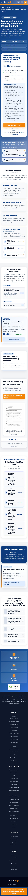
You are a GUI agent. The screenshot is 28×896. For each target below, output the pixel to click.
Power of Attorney (14, 757)
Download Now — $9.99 (14, 125)
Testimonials (14, 863)
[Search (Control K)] (18, 2)
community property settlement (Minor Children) (13, 9)
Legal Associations (14, 781)
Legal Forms (14, 712)
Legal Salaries (14, 772)
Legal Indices (14, 842)
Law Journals (14, 821)
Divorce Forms (9, 7)
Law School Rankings (14, 799)
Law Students (14, 824)
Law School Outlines (14, 811)
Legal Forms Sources (14, 787)
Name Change (14, 754)
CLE (14, 775)
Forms (2, 7)
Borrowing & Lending (14, 721)
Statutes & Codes (14, 845)
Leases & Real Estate (14, 733)
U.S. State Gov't (14, 836)
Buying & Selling (14, 718)
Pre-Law (14, 827)
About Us (14, 855)
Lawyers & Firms (14, 778)
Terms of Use (14, 866)
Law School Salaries (14, 805)
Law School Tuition (14, 808)
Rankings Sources (14, 818)
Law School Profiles (14, 802)
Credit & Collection (14, 727)
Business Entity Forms (14, 790)
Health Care (14, 760)
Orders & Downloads (14, 860)
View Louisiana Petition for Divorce (11, 583)
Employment (14, 730)
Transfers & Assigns (14, 742)
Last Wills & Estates (14, 749)
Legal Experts (14, 784)
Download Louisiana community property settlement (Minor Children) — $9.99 (14, 891)
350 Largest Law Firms (14, 769)
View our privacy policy (14, 703)
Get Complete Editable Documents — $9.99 (14, 396)
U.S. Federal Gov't (14, 839)
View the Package (14, 339)
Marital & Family (14, 751)
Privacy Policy (14, 869)
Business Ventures (14, 724)
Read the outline (13, 439)
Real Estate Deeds (14, 736)
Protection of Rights (14, 739)
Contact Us (14, 857)
